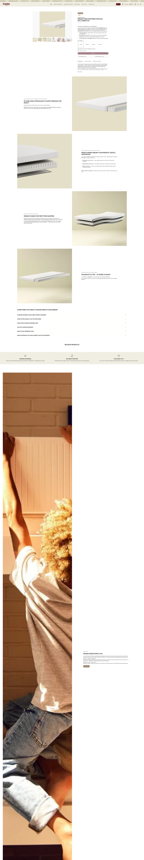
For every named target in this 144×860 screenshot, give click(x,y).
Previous (33, 24)
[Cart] (140, 4)
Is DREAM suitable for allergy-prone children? (31, 315)
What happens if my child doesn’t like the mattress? (33, 335)
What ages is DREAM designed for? (27, 323)
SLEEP (79, 15)
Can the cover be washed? (25, 327)
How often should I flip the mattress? (29, 319)
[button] (58, 4)
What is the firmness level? (25, 331)
